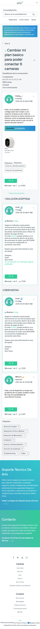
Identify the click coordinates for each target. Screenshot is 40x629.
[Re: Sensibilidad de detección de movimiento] (31, 193)
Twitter (18, 557)
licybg (15, 221)
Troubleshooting (9, 453)
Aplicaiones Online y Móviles (14, 431)
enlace (14, 236)
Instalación (7, 440)
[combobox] (20, 14)
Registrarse (13, 20)
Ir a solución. (20, 128)
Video (23, 453)
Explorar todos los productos (20, 585)
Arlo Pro (20, 571)
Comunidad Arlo (10, 10)
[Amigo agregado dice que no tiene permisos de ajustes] (27, 193)
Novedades (20, 601)
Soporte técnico (20, 605)
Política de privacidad (6, 622)
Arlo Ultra (20, 568)
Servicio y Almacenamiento (15, 166)
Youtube (22, 557)
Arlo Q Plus (20, 582)
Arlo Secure (20, 598)
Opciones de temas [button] (34, 60)
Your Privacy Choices (19, 623)
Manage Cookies (34, 623)
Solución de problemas (14, 170)
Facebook (13, 557)
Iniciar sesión (24, 20)
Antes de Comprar (10, 426)
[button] (33, 96)
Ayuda (33, 20)
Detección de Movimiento (13, 435)
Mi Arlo (20, 612)
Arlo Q (7, 44)
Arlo (20, 575)
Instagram (26, 557)
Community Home (20, 608)
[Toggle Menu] (37, 2)
